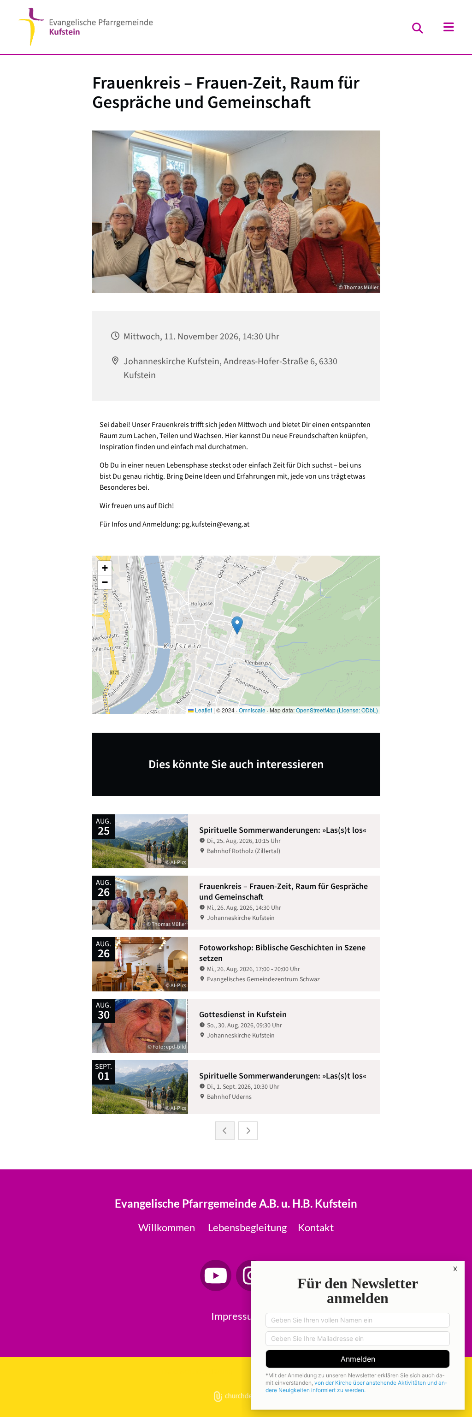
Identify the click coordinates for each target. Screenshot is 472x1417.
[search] (417, 28)
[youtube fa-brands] (216, 1275)
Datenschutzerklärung (196, 1371)
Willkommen (166, 1227)
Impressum (236, 1316)
